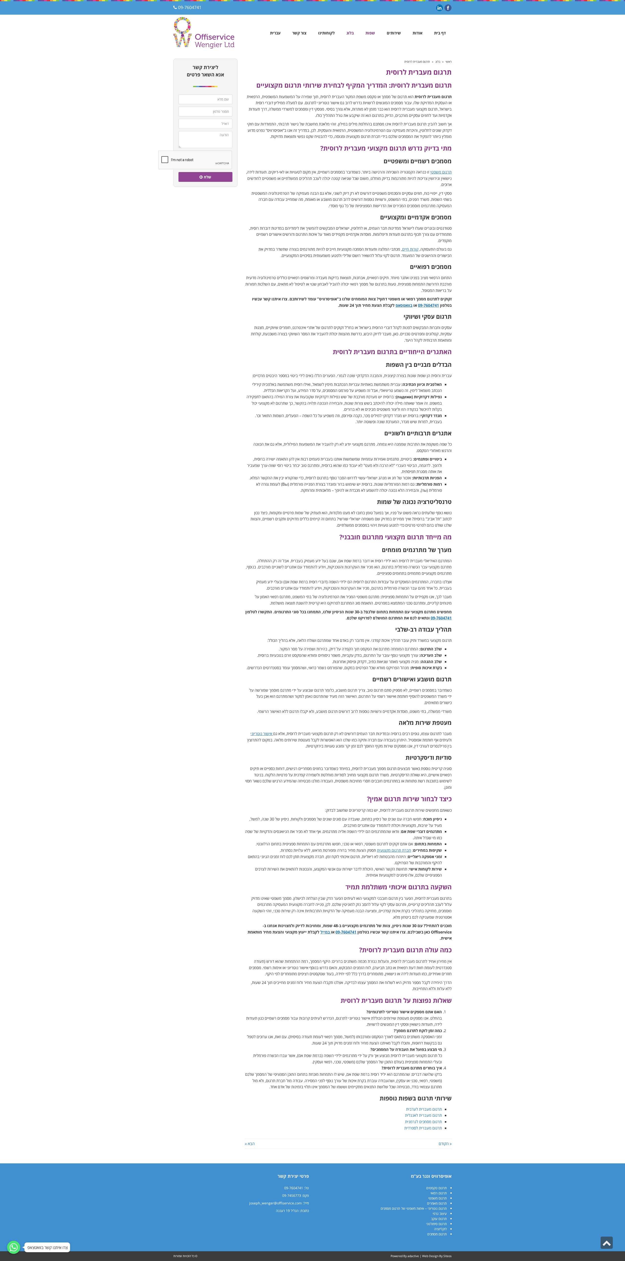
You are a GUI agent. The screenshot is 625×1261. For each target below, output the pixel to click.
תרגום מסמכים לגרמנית (423, 1121)
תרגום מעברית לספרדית (423, 1128)
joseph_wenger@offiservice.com (275, 1203)
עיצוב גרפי (440, 1213)
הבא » (250, 1143)
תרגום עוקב (439, 1218)
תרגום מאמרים (437, 1203)
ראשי (449, 62)
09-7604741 (189, 7)
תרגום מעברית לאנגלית (423, 1115)
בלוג (437, 62)
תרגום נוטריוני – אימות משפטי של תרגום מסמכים (414, 1208)
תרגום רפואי (438, 1193)
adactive (413, 1256)
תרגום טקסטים (436, 1188)
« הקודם (445, 1143)
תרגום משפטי (437, 1198)
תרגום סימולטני (436, 1223)
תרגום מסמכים (437, 1234)
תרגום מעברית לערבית (424, 1109)
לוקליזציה (440, 1229)
